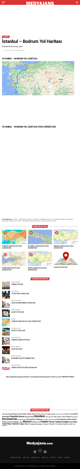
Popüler (44, 421)
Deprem (62, 414)
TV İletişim (51, 424)
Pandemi (34, 422)
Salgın (22, 424)
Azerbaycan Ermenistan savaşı (20, 414)
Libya (20, 422)
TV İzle (56, 424)
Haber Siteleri (57, 416)
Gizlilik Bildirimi (60, 466)
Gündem (39, 416)
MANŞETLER (35, 457)
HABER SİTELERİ (15, 457)
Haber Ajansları (49, 416)
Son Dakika (45, 424)
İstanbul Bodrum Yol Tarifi (12, 221)
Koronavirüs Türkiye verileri (49, 419)
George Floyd (29, 417)
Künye (16, 422)
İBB (71, 424)
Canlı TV (34, 414)
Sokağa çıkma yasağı (35, 424)
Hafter (64, 416)
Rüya (71, 422)
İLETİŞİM (67, 457)
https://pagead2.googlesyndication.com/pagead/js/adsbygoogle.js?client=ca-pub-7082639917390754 (40, 377)
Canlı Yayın (40, 414)
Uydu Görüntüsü (63, 424)
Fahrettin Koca (17, 416)
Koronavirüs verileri (64, 419)
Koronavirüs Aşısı (21, 419)
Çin (69, 424)
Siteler (27, 424)
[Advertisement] (40, 21)
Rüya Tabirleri (13, 424)
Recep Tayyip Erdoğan (59, 422)
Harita (16, 219)
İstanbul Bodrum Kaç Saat (42, 219)
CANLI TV (45, 457)
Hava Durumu (74, 416)
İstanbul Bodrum (26, 219)
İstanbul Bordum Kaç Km (31, 221)
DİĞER (60, 457)
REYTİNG (26, 457)
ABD (3, 414)
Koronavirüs (9, 419)
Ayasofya (7, 414)
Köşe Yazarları (8, 422)
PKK (39, 422)
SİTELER (52, 457)
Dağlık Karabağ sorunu (53, 414)
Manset (27, 421)
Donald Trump (68, 414)
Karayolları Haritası (49, 221)
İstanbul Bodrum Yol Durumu (63, 219)
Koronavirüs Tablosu (34, 419)
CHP (46, 414)
